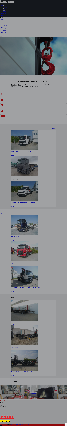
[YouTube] (1, 425)
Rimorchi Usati (4, 30)
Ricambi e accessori (3, 32)
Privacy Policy (12, 424)
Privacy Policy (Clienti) (21, 424)
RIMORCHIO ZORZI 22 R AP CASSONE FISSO (18, 321)
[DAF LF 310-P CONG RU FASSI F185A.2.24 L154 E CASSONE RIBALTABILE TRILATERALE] (24, 286)
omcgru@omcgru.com (4, 410)
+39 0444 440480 (3, 407)
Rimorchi (13, 347)
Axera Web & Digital (26, 424)
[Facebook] (0, 425)
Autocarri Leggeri (5, 25)
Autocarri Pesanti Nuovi (15, 178)
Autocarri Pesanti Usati (14, 263)
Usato (2, 27)
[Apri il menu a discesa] (3, 27)
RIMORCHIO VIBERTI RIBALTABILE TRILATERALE (19, 346)
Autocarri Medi (4, 28)
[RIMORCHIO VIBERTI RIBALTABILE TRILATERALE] (24, 344)
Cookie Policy (16, 424)
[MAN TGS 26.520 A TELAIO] (24, 175)
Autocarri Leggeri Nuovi (15, 152)
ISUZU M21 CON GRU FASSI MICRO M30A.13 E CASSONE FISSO (21, 151)
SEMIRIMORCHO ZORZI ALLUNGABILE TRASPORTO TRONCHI (21, 371)
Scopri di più (12, 155)
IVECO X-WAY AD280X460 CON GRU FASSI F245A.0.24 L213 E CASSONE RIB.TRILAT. (24, 262)
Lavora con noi (3, 20)
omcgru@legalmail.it (3, 412)
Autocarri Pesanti (5, 26)
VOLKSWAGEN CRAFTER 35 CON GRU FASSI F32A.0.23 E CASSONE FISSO (23, 202)
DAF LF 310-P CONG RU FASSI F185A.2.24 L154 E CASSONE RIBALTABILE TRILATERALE (25, 287)
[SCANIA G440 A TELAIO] (24, 235)
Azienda (2, 19)
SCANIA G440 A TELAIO (15, 236)
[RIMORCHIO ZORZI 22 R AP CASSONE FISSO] (24, 320)
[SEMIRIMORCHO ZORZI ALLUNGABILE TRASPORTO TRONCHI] (24, 370)
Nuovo (19, 152)
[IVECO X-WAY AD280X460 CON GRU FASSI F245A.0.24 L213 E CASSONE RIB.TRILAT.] (24, 260)
